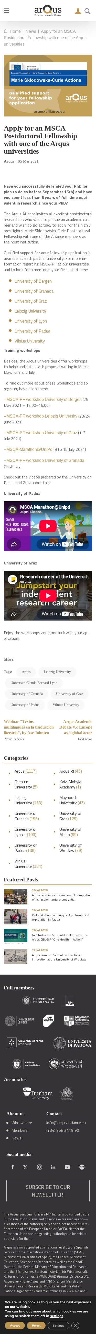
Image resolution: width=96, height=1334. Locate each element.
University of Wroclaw (70, 847)
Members (20, 1130)
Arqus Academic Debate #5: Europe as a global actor (75, 727)
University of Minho (70, 832)
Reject (36, 1326)
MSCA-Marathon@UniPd (29, 449)
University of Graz (31, 301)
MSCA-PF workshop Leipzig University (41, 416)
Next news (85, 739)
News (17, 1138)
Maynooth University (72, 800)
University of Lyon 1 (26, 832)
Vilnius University (30, 341)
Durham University (26, 784)
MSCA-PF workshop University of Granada (45, 460)
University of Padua (32, 331)
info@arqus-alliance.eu (66, 1122)
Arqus (26, 771)
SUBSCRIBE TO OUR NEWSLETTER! (48, 1191)
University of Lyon (31, 321)
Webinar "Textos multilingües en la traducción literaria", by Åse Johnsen (29, 727)
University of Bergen (33, 281)
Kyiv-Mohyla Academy (70, 784)
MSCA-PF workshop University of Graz (41, 433)
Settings (58, 1326)
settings (56, 1316)
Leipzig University (30, 311)
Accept (15, 1326)
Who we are (22, 1122)
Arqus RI (70, 771)
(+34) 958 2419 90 (62, 1130)
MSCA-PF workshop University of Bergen (44, 399)
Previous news (14, 739)
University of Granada (34, 291)
